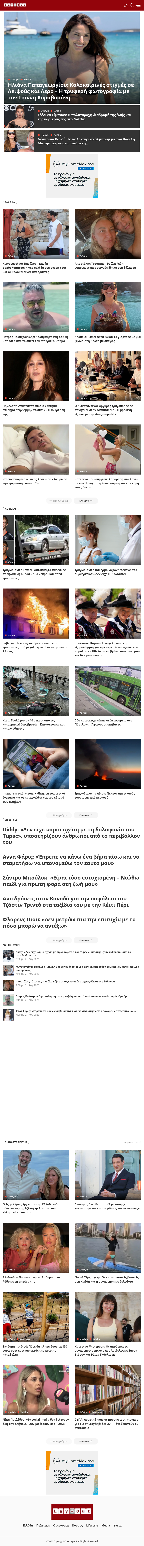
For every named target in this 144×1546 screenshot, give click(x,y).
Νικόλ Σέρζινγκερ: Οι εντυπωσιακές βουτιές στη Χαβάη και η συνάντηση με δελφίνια (107, 1279)
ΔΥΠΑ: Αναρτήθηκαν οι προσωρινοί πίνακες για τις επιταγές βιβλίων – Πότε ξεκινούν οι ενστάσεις (106, 1424)
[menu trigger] (138, 5)
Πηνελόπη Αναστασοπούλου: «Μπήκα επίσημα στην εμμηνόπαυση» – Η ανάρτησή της (34, 410)
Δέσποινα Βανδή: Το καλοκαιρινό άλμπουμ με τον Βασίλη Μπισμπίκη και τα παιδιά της (86, 141)
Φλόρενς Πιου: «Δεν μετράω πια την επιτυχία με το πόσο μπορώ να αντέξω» (69, 922)
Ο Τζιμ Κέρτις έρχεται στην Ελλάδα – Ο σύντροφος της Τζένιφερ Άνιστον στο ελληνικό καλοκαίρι (30, 1208)
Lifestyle (15, 79)
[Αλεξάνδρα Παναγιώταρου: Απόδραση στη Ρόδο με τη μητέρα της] (36, 1248)
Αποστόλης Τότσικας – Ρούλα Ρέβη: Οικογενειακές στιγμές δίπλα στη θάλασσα (105, 266)
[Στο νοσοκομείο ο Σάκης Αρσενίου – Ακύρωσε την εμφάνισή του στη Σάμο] (36, 449)
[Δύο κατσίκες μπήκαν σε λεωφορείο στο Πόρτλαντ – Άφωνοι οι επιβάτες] (108, 691)
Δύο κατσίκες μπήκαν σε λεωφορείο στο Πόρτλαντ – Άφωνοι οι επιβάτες (103, 722)
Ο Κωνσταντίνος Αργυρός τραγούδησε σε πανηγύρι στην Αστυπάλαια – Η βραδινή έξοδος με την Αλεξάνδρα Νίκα (104, 410)
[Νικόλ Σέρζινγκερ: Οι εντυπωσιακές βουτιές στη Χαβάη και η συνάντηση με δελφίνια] (108, 1248)
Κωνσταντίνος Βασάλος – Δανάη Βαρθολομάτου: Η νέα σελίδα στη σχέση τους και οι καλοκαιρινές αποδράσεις (34, 268)
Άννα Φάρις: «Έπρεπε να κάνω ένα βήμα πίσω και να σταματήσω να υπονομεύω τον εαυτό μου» (71, 860)
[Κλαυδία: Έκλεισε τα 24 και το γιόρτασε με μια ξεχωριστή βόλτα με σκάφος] (108, 307)
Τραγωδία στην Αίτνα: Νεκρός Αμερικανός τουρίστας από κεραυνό (105, 795)
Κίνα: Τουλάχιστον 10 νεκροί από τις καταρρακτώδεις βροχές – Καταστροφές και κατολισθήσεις (34, 724)
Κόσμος (11, 562)
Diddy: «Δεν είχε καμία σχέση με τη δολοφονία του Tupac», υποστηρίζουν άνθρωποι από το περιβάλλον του (71, 836)
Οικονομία (25, 1339)
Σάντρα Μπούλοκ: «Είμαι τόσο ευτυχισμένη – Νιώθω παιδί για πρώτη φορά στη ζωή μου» (71, 880)
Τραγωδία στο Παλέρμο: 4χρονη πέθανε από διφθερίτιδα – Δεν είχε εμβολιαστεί (106, 572)
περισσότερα (131, 1142)
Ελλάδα (27, 79)
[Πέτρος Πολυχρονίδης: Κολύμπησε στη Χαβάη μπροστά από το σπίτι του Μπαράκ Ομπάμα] (36, 307)
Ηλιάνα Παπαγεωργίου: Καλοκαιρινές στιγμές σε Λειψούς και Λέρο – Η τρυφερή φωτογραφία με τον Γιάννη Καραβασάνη (71, 91)
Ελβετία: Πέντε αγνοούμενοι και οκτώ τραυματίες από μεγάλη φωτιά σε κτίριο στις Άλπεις (35, 647)
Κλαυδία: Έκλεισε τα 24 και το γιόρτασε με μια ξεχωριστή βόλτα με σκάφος (108, 339)
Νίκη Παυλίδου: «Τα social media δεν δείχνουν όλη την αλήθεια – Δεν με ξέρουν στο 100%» (36, 1422)
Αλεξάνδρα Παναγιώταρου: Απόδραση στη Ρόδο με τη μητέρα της (32, 1279)
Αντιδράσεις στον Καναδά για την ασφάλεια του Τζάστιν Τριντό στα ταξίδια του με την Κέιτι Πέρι (66, 901)
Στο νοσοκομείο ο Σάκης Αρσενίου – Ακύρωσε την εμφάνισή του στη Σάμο (35, 481)
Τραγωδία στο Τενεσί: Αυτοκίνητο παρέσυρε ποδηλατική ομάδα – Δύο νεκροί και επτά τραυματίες (34, 574)
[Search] (132, 5)
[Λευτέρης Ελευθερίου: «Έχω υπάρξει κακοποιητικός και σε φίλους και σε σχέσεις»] (108, 1175)
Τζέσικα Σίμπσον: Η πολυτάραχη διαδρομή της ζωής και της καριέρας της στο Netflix (84, 117)
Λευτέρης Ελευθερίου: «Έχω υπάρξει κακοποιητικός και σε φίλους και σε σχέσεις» (107, 1206)
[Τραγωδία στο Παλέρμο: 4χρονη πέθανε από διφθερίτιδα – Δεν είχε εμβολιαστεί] (108, 540)
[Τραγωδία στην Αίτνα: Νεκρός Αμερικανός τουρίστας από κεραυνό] (108, 764)
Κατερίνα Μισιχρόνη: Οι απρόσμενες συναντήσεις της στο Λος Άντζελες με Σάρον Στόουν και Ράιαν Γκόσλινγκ (106, 1351)
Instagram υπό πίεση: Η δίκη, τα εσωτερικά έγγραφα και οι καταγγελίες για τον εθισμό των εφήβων (34, 797)
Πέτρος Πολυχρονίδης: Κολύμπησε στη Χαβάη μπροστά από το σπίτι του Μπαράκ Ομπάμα (35, 339)
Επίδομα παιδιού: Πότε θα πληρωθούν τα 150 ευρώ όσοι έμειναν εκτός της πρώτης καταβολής (35, 1351)
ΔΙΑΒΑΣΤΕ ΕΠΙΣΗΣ (16, 1142)
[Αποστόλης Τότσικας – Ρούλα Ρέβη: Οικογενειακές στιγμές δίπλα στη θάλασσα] (108, 234)
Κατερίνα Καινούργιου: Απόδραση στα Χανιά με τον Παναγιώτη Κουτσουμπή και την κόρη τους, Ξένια (107, 483)
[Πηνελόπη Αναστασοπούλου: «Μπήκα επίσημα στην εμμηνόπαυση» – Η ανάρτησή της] (36, 376)
